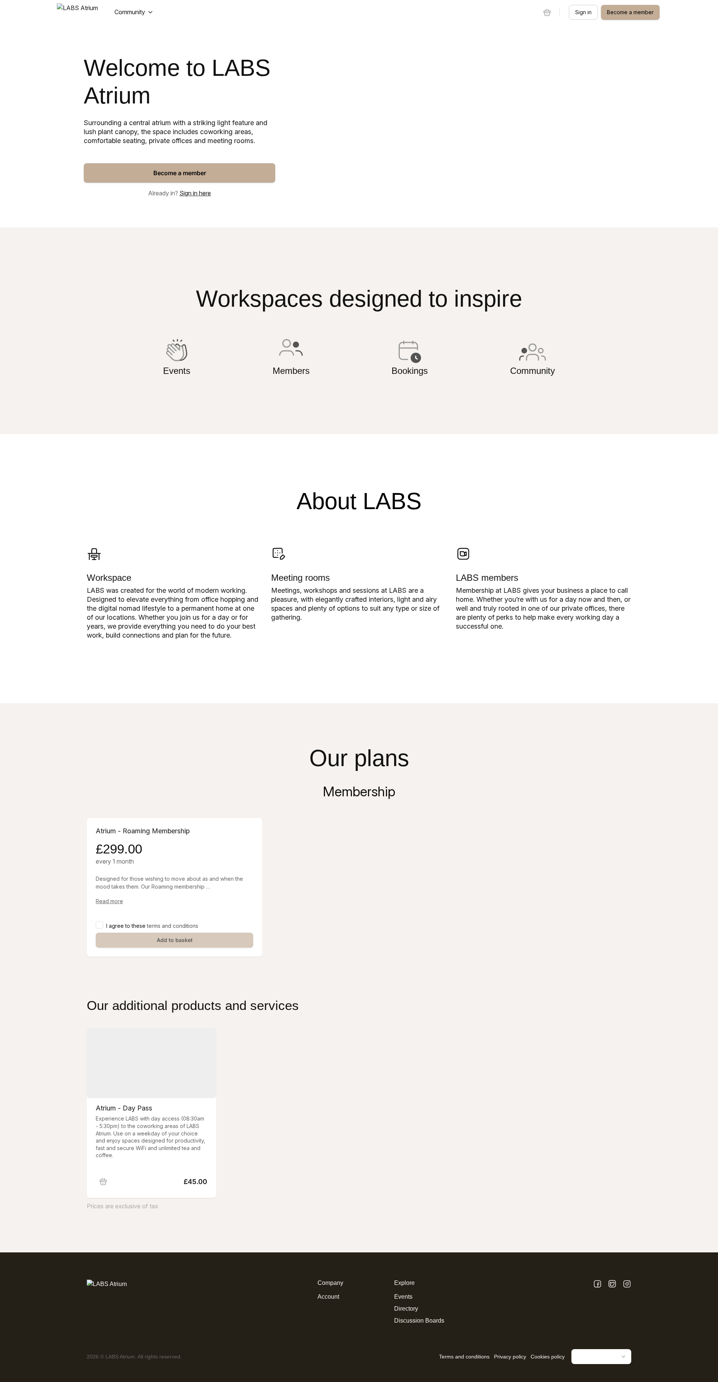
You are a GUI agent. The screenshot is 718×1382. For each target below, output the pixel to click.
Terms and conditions (464, 1357)
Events (403, 1296)
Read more (109, 901)
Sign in (583, 12)
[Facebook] (597, 1284)
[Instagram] (627, 1284)
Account (328, 1296)
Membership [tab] (359, 791)
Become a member (179, 173)
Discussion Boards (419, 1320)
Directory (406, 1308)
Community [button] (129, 12)
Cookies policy (548, 1357)
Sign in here (195, 193)
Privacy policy (510, 1357)
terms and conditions (172, 926)
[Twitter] (612, 1284)
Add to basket (175, 940)
